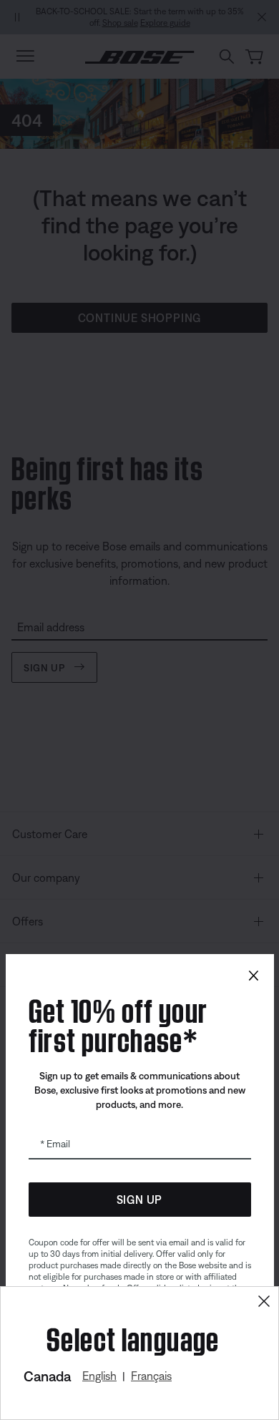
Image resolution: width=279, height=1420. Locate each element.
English (99, 1375)
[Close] (264, 1301)
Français (151, 1375)
